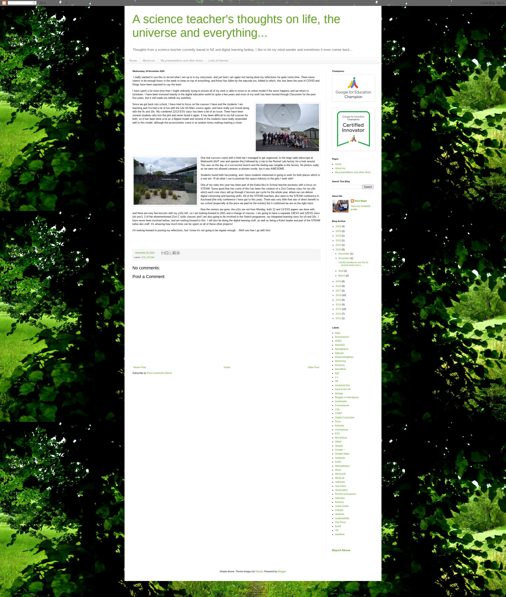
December (344, 253)
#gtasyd (339, 353)
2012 (339, 313)
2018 (339, 286)
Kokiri (338, 461)
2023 (339, 235)
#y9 (337, 373)
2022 (339, 240)
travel (338, 526)
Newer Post (139, 367)
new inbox (340, 486)
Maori (338, 470)
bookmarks (341, 401)
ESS (144, 257)
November (344, 258)
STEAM (150, 257)
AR (336, 381)
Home (133, 60)
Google (339, 445)
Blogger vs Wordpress (347, 397)
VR (336, 530)
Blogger (282, 571)
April (341, 271)
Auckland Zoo (342, 385)
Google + (340, 449)
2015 (339, 300)
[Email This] (163, 253)
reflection (340, 498)
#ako (337, 333)
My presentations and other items (182, 60)
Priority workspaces (345, 494)
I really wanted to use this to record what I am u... (353, 264)
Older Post (313, 367)
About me (149, 60)
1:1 (336, 377)
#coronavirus (342, 337)
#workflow (340, 369)
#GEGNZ (340, 345)
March (342, 275)
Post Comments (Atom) (159, 373)
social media (342, 506)
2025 (339, 226)
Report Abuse (341, 550)
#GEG (338, 341)
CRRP (338, 413)
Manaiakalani (342, 466)
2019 (339, 281)
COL (337, 409)
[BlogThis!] (167, 253)
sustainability (342, 518)
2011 (339, 318)
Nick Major (361, 201)
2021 (339, 245)
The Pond (340, 522)
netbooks (340, 482)
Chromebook (342, 405)
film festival (341, 437)
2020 (339, 249)
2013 (339, 309)
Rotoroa (339, 502)
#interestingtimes (344, 357)
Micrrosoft (340, 474)
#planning (340, 361)
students (339, 514)
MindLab (340, 478)
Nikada (259, 571)
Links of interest (218, 60)
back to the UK (343, 389)
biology (339, 393)
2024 (339, 231)
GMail (338, 441)
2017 (339, 290)
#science (340, 365)
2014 (339, 304)
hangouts (340, 457)
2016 (339, 295)
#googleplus (341, 349)
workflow (340, 534)
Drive (338, 421)
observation (341, 490)
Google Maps (342, 453)
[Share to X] (171, 253)
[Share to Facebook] (174, 253)
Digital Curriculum (344, 417)
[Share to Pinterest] (178, 253)
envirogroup (341, 429)
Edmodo (339, 425)
